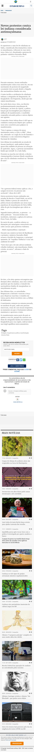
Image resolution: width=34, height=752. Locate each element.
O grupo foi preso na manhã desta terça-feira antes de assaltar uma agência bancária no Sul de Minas (16, 540)
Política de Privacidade (10, 740)
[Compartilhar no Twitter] (21, 360)
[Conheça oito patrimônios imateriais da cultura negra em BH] (17, 589)
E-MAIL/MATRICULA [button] (17, 402)
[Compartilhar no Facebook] (17, 360)
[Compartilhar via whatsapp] (24, 360)
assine (17, 371)
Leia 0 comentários (17, 366)
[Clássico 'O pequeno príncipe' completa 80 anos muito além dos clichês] (17, 620)
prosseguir (17, 743)
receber (17, 353)
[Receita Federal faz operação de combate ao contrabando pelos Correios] (17, 651)
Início (2, 10)
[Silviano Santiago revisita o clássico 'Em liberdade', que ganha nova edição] (17, 681)
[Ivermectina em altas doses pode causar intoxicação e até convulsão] (17, 477)
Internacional (8, 10)
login (26, 369)
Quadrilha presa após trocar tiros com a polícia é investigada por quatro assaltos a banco (16, 534)
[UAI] (16, 1)
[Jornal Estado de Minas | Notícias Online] (17, 6)
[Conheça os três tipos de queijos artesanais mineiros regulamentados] (17, 559)
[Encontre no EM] (31, 5)
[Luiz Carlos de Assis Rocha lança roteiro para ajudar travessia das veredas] (17, 507)
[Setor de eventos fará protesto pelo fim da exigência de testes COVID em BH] (17, 712)
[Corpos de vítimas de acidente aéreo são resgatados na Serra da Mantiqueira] (17, 446)
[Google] (17, 399)
